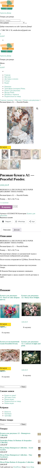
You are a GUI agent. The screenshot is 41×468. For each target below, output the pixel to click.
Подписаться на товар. (12, 401)
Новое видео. (9, 399)
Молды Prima (9, 92)
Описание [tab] (7, 230)
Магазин (7, 77)
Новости (7, 412)
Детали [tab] (16, 230)
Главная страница (6, 100)
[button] (37, 109)
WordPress (17, 467)
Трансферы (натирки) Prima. (14, 88)
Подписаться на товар (12, 96)
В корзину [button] (6, 333)
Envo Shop (30, 467)
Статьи (7, 81)
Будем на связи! (10, 395)
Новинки (7, 87)
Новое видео (9, 403)
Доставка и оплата (11, 79)
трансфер (7, 416)
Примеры (7, 414)
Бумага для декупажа (12, 90)
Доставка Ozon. (10, 397)
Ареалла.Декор (5, 13)
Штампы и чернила (11, 94)
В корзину (6, 207)
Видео (6, 83)
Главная (7, 75)
